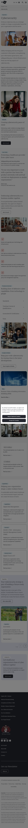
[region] (14, 414)
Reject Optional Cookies (14, 416)
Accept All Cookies (14, 420)
